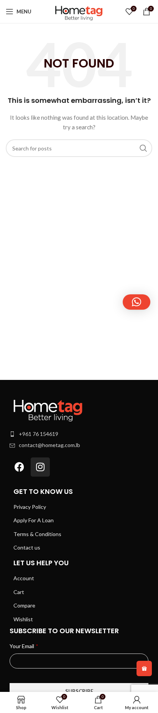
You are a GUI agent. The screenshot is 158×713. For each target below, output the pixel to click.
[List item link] (79, 434)
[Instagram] (40, 467)
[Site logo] (79, 11)
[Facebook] (19, 467)
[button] (136, 302)
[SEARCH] (143, 148)
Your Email (24, 646)
